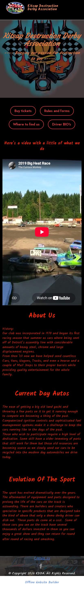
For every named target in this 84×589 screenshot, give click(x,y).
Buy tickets (23, 110)
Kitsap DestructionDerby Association (43, 7)
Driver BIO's (61, 124)
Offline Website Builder (42, 582)
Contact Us (42, 558)
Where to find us (26, 124)
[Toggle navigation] (9, 16)
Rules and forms (57, 110)
